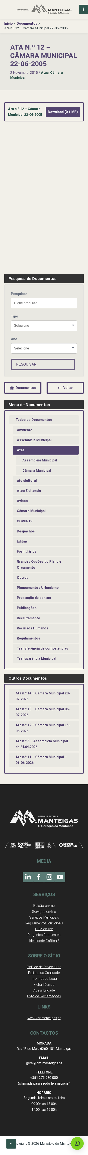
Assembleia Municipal (34, 440)
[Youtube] (60, 877)
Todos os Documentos (34, 420)
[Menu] (83, 9)
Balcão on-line (44, 906)
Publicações (27, 608)
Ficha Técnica (44, 985)
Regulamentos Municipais (44, 923)
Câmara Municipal (36, 471)
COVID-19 (24, 521)
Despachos (26, 531)
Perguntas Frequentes (44, 935)
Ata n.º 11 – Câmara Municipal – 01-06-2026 (41, 760)
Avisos (22, 501)
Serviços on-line (44, 912)
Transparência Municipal (36, 658)
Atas (45, 73)
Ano (14, 339)
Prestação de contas (34, 598)
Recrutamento (28, 618)
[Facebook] (38, 877)
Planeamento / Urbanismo (38, 588)
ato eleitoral (27, 481)
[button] (77, 1143)
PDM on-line (44, 929)
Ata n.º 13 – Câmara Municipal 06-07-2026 (43, 712)
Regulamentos (28, 638)
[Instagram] (49, 877)
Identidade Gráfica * (44, 941)
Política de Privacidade (44, 967)
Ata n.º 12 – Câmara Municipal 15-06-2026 (43, 728)
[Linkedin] (28, 877)
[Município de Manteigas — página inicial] (44, 9)
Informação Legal (44, 979)
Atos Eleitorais (29, 491)
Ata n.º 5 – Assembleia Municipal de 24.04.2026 (42, 744)
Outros (22, 578)
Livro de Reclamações (44, 996)
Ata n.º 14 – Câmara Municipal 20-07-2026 (43, 696)
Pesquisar (19, 294)
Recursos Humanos (32, 628)
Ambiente (24, 430)
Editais (22, 541)
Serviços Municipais (44, 917)
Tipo (14, 316)
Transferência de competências (42, 648)
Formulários (27, 551)
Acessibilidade (44, 990)
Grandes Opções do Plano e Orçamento (39, 564)
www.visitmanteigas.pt (44, 1018)
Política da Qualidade (44, 973)
